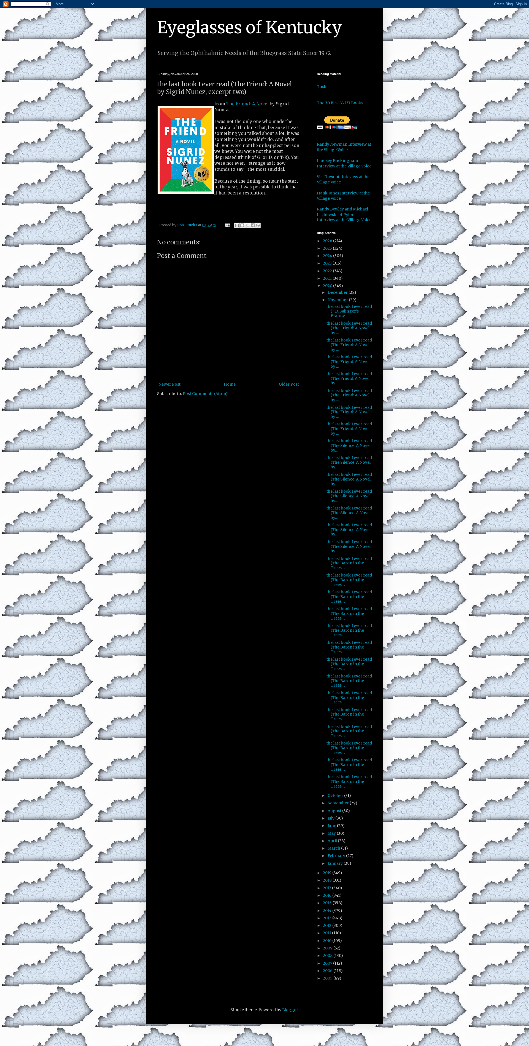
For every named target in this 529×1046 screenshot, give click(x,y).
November (338, 299)
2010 (327, 940)
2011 (327, 932)
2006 (328, 970)
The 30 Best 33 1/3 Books (340, 102)
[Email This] (237, 225)
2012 (327, 925)
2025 (328, 248)
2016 (327, 895)
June (332, 825)
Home (230, 384)
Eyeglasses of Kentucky (249, 27)
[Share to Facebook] (252, 225)
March (334, 848)
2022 (328, 270)
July (331, 818)
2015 (328, 902)
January (336, 863)
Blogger (290, 1009)
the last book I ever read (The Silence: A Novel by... (349, 445)
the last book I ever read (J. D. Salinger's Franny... (349, 311)
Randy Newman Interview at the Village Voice (344, 147)
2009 (328, 948)
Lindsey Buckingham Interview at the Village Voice (344, 163)
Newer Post (169, 384)
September (339, 802)
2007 (328, 963)
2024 (328, 255)
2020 (328, 285)
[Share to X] (247, 225)
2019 (327, 872)
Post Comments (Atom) (205, 393)
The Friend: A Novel (247, 103)
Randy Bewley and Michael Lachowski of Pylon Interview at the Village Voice (344, 214)
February (337, 855)
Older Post (289, 384)
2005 (328, 978)
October (336, 795)
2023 (328, 263)
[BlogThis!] (242, 225)
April (333, 840)
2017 (327, 887)
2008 (328, 955)
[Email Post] (227, 225)
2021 (328, 278)
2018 (328, 880)
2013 (327, 918)
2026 (328, 240)
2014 (327, 910)
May (332, 833)
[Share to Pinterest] (258, 225)
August (335, 810)
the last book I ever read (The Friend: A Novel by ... (349, 328)
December (338, 292)
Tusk (321, 86)
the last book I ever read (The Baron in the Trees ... (349, 563)
